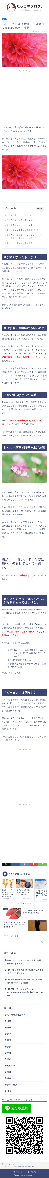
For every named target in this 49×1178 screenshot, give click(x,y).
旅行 (9, 1059)
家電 (9, 1040)
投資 (9, 1047)
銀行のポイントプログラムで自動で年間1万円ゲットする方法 (25, 962)
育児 (4, 19)
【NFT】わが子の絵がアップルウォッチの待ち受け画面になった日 (25, 981)
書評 (9, 1072)
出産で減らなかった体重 (22, 225)
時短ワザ (11, 1065)
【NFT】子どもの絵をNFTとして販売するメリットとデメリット (25, 971)
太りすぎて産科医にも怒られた (25, 220)
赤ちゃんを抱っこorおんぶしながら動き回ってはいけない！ (27, 236)
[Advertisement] (24, 97)
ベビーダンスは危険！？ (22, 243)
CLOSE (39, 208)
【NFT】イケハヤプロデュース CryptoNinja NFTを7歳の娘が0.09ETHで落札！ (25, 992)
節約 (9, 1078)
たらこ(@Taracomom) (16, 131)
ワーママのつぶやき (16, 1015)
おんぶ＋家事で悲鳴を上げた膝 (25, 230)
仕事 (9, 1021)
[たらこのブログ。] (24, 12)
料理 (9, 1053)
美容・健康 (12, 1085)
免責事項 (33, 1172)
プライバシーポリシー (20, 1172)
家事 (9, 1034)
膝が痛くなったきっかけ (22, 215)
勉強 (9, 1027)
